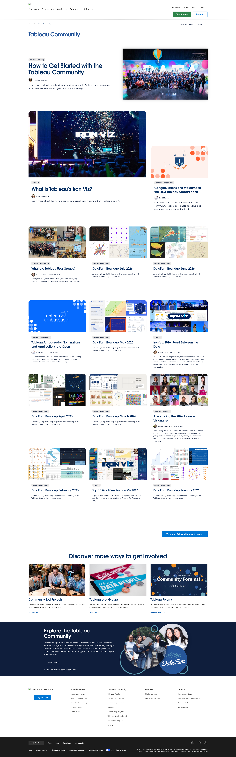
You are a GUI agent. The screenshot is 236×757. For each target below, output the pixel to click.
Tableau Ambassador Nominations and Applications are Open (55, 345)
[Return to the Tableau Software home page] (39, 2)
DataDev (111, 707)
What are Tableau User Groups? (53, 268)
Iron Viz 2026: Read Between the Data (175, 345)
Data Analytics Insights (80, 703)
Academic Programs (116, 720)
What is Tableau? (79, 689)
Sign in (203, 7)
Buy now (200, 14)
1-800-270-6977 (191, 7)
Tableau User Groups (103, 599)
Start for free (182, 14)
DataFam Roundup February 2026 (55, 490)
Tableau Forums (161, 599)
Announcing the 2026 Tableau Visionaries (174, 418)
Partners (149, 689)
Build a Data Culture (79, 698)
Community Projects (116, 712)
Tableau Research (78, 707)
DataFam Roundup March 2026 (114, 416)
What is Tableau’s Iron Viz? (61, 189)
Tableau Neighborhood (117, 716)
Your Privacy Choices (118, 750)
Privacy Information (58, 750)
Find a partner (151, 694)
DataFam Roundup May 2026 (112, 342)
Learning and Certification (189, 698)
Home (30, 24)
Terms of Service (41, 750)
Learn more (94, 612)
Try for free (42, 697)
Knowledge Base (185, 694)
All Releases (183, 707)
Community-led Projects (45, 599)
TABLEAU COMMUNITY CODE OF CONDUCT (60, 670)
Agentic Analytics (78, 694)
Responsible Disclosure (77, 750)
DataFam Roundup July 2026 (112, 268)
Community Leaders (116, 703)
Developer (67, 743)
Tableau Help (183, 703)
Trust (50, 743)
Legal (30, 750)
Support (182, 689)
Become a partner (152, 698)
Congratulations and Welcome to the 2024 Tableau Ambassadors (177, 190)
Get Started (33, 612)
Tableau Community (44, 24)
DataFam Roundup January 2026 (176, 490)
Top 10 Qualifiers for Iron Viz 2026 (115, 490)
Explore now (156, 612)
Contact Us (75, 712)
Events (110, 725)
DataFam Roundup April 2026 (52, 416)
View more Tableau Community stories (184, 534)
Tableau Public (114, 694)
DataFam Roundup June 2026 (174, 268)
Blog (35, 24)
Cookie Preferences (96, 750)
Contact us (176, 7)
